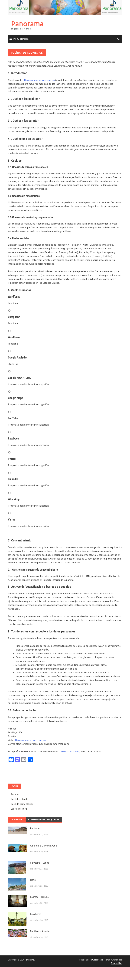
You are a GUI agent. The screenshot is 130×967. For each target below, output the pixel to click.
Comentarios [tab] (36, 819)
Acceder (15, 794)
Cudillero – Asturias (40, 931)
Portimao (34, 828)
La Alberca (35, 914)
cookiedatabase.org (69, 751)
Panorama (27, 23)
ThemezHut (116, 963)
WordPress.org (19, 808)
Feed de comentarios (22, 803)
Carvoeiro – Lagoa (39, 862)
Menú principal (21, 38)
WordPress (97, 959)
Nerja (33, 879)
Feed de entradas (20, 799)
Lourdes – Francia (39, 897)
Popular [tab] (16, 819)
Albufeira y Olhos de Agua (43, 845)
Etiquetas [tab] (52, 819)
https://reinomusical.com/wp (39, 79)
